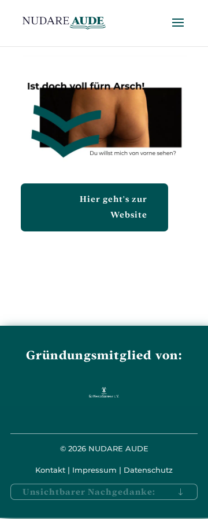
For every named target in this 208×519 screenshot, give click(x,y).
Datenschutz (148, 469)
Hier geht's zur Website (113, 206)
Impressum (94, 469)
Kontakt (50, 469)
